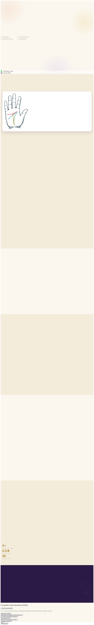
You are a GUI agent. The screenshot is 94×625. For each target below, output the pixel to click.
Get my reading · (10, 33)
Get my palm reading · (47, 592)
